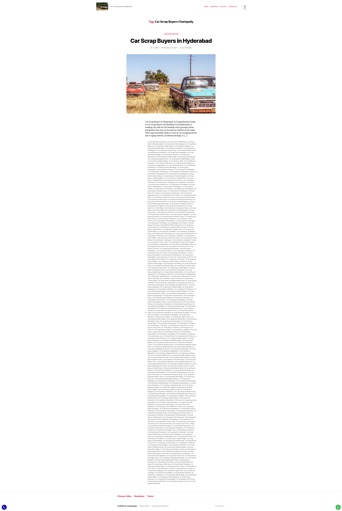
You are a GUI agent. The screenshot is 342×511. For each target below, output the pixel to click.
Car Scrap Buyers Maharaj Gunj (163, 344)
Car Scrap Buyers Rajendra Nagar (175, 447)
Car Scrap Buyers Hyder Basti (157, 268)
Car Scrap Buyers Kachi (183, 283)
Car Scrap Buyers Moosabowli (177, 372)
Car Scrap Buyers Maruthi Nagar (173, 359)
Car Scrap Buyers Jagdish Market (158, 276)
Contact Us (233, 6)
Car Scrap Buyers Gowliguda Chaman (184, 240)
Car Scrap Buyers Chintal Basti (163, 189)
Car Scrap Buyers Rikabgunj (181, 464)
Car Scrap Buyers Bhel (176, 161)
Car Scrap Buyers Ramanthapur (180, 453)
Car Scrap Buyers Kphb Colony (180, 317)
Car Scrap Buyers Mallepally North (166, 353)
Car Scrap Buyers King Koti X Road (165, 310)
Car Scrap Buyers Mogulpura (163, 370)
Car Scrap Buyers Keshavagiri (174, 306)
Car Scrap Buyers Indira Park (164, 274)
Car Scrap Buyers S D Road (165, 468)
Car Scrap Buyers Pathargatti (171, 434)
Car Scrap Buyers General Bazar (162, 233)
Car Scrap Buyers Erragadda (179, 214)
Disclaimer (139, 496)
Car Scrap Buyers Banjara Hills (166, 150)
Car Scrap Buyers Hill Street (175, 259)
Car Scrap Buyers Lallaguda (181, 330)
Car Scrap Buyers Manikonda (160, 355)
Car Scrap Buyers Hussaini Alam (184, 265)
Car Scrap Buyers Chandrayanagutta (174, 176)
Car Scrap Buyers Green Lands (158, 242)
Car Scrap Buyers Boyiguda (165, 169)
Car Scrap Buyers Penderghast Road (164, 436)
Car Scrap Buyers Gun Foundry (176, 246)
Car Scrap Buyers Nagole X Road (168, 389)
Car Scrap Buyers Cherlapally (178, 184)
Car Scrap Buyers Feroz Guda (176, 223)
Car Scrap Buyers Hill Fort (185, 257)
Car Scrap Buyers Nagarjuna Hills (170, 385)
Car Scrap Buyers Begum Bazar (158, 159)
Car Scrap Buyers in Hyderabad (171, 40)
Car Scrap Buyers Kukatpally (175, 319)
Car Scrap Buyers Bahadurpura (177, 142)
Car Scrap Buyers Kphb (161, 317)
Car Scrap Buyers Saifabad (182, 473)
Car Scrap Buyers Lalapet (162, 330)
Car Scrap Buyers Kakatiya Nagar (170, 287)
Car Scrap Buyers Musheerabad (158, 383)
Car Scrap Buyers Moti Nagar (173, 376)
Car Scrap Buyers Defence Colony (163, 197)
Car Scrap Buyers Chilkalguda (171, 187)
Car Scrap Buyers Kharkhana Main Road (169, 308)
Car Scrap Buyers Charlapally (165, 182)
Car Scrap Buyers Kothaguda (168, 315)
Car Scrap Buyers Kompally (180, 312)
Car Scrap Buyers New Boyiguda (166, 402)
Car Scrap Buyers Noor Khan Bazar (178, 413)
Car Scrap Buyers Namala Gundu (184, 391)
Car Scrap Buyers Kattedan (162, 304)
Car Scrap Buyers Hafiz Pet (164, 251)
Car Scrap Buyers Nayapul (175, 396)
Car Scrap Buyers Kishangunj (161, 312)
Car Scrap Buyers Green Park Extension (181, 242)
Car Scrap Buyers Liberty (170, 332)
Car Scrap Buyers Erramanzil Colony (172, 216)
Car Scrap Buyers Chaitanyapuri (158, 172)
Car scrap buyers (130, 506)
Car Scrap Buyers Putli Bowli (185, 443)
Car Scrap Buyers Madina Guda (163, 342)
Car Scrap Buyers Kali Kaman (183, 289)
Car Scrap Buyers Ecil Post (165, 212)
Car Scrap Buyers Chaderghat (184, 169)
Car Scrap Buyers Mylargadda (179, 383)
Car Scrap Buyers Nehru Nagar (168, 398)
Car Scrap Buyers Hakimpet (183, 251)
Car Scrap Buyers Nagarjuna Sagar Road (172, 387)
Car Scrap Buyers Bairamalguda (174, 144)
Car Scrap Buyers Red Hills (164, 462)
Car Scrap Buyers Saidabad (163, 473)
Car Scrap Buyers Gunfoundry (169, 248)
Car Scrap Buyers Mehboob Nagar (178, 364)
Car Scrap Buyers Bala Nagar (163, 146)
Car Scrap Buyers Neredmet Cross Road (168, 400)
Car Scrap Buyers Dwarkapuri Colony (177, 208)
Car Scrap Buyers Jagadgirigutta (185, 274)
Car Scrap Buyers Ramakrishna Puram (174, 451)
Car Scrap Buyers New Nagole (164, 404)
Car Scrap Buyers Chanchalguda (176, 174)
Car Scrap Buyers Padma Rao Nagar (159, 426)
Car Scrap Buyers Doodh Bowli (175, 206)
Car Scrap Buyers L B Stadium (157, 325)
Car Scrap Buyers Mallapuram (168, 351)
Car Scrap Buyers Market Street (158, 357)
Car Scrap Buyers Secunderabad (167, 477)
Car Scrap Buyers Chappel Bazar (175, 178)
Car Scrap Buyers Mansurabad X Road (182, 355)
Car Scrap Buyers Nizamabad (165, 411)
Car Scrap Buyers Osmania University (160, 423)
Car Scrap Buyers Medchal (165, 362)
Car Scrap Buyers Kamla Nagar (176, 293)
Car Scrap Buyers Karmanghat (175, 300)
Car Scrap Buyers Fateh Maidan (164, 221)
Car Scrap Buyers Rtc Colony (174, 466)
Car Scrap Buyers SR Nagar (156, 481)
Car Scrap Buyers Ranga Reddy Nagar (172, 458)
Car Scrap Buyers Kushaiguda (166, 323)
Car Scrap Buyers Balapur (182, 146)
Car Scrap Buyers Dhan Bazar (157, 199)
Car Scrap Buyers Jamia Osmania (170, 278)
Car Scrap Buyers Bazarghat (186, 157)
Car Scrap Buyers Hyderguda (175, 270)
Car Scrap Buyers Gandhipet (166, 231)
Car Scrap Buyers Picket (184, 436)
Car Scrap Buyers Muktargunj (165, 381)
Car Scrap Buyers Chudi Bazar (177, 191)
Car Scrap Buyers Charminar (185, 182)
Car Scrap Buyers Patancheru (176, 432)
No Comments (186, 48)
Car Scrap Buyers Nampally (156, 394)
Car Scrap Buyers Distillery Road (179, 204)
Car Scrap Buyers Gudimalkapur (158, 244)
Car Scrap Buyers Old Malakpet (168, 419)
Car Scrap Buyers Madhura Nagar (170, 340)
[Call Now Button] (4, 507)
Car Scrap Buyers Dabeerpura (170, 193)
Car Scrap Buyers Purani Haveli (165, 443)
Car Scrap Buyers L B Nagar (186, 323)
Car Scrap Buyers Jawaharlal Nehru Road (171, 280)
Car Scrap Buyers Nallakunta (164, 391)
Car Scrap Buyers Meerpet (183, 362)
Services (223, 6)
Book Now (214, 6)
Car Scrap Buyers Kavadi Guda (182, 304)
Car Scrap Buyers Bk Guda (163, 163)
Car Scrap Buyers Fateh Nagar (185, 221)
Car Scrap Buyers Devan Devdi (185, 197)
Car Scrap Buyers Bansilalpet (177, 152)
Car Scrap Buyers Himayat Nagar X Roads (171, 261)
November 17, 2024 (170, 48)
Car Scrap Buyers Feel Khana (157, 223)
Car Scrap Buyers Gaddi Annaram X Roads (172, 227)
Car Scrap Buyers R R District (178, 445)
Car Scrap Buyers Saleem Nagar (174, 475)
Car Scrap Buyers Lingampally (165, 334)
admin (157, 48)
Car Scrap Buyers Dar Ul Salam (170, 195)
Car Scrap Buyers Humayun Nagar (163, 265)
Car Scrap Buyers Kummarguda (170, 321)
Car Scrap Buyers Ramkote (175, 455)
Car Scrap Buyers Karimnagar (161, 298)
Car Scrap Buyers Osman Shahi (165, 421)
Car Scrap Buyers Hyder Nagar (177, 268)
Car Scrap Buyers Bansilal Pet (157, 152)
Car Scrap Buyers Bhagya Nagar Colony (182, 159)
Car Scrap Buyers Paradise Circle (165, 430)
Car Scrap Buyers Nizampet (184, 411)
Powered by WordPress (160, 506)
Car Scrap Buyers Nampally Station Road (179, 394)
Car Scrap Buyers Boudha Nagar (166, 167)
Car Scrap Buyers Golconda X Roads (168, 238)
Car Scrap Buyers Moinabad (182, 370)
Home (206, 6)
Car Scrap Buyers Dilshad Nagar (177, 201)
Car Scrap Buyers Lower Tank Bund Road (161, 336)
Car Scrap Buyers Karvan (175, 302)
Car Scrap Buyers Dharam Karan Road (179, 199)
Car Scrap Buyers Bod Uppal (182, 163)
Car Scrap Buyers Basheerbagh (166, 157)
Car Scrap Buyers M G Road (184, 336)
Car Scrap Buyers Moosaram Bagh (171, 374)
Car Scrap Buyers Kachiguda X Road (176, 285)
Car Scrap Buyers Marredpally (179, 357)
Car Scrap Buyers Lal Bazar (170, 327)
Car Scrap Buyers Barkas (169, 154)
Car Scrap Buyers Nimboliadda (169, 409)
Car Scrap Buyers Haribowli (176, 253)
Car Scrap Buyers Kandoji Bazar (172, 295)
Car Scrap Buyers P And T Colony (183, 423)
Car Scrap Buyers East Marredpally (175, 210)
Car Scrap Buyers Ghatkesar (174, 236)
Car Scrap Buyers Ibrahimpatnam (172, 272)
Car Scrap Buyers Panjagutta (173, 428)
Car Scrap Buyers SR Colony (185, 479)
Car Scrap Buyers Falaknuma (166, 219)
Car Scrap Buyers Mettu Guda (177, 366)
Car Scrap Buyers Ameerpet (157, 142)
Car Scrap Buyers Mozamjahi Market (166, 379)
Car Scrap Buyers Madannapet (177, 338)
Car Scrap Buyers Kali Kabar (165, 289)
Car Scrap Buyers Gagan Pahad (172, 229)
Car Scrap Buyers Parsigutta (157, 432)
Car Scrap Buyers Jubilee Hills (165, 283)
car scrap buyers (171, 34)
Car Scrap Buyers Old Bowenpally (175, 415)
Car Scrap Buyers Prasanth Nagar (173, 441)
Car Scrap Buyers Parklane (185, 430)
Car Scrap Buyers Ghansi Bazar (183, 233)
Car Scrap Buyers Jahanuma (179, 276)
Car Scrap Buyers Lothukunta (185, 334)
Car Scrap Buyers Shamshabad (165, 479)
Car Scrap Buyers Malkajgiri (179, 349)
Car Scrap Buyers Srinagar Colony (177, 481)
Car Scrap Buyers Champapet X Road (181, 172)
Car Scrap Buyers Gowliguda (161, 240)
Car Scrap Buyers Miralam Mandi (172, 368)
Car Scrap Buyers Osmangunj (185, 421)
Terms (150, 496)
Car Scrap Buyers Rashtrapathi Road (166, 460)
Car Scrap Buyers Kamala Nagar (176, 291)
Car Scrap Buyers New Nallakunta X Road (168, 406)
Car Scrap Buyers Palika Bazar (181, 426)
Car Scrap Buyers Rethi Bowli (161, 464)
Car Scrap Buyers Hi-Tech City (166, 257)
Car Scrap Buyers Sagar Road (173, 470)
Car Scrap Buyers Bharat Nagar (158, 161)
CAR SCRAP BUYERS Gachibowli (171, 225)
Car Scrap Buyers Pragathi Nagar (175, 438)
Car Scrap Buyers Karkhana (181, 298)
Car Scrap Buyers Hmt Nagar (172, 263)
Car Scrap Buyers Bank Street (186, 150)
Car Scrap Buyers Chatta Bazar (158, 184)
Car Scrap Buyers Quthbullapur (158, 445)
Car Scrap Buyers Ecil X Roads (184, 212)
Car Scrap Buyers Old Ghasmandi (173, 417)
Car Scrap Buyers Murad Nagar (186, 381)
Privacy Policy (124, 496)
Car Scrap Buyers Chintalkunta (183, 189)
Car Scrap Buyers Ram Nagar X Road (172, 449)
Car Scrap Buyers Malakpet (183, 347)
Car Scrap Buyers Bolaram (175, 165)
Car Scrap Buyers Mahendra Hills (162, 347)
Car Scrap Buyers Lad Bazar (177, 325)
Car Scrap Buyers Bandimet (174, 148)
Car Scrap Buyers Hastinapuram (170, 255)
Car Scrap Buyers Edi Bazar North (159, 214)
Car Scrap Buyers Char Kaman (172, 180)
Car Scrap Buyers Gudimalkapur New (181, 244)
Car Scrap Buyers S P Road (183, 468)
